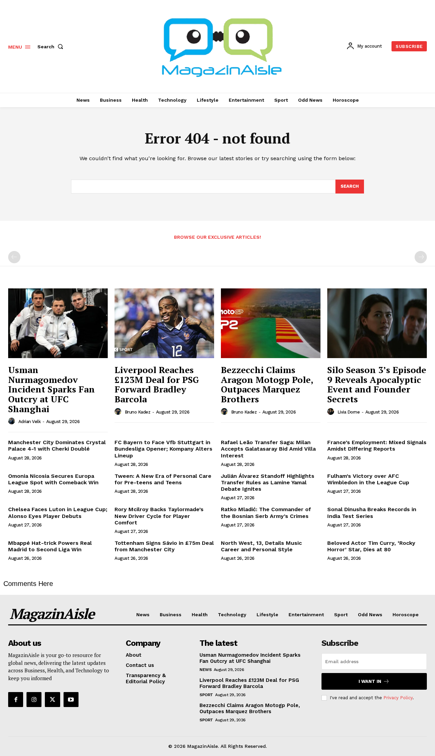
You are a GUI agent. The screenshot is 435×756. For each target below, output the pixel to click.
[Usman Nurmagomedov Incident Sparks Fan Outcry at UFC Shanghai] (58, 323)
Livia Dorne (348, 412)
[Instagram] (34, 699)
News (205, 669)
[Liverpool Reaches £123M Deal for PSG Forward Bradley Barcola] (164, 323)
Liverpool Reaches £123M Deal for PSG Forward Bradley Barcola (157, 384)
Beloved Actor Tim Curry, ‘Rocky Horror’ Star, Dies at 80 (371, 546)
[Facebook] (15, 699)
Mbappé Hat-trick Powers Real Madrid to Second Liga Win (50, 546)
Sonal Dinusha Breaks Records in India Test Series (371, 512)
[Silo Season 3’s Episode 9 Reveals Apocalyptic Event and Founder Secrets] (377, 323)
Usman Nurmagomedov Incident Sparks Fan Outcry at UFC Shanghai (51, 389)
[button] (51, 46)
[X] (52, 699)
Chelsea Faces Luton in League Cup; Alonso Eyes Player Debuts (57, 512)
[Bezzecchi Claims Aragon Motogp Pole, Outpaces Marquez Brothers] (270, 323)
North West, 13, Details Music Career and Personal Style (261, 546)
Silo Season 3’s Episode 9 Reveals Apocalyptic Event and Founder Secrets (376, 384)
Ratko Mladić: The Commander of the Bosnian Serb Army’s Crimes (266, 512)
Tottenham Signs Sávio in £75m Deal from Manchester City (164, 546)
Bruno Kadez (138, 412)
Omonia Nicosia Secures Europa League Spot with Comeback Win (53, 479)
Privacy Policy (398, 697)
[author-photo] (12, 421)
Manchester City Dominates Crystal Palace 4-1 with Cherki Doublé (57, 445)
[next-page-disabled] (421, 257)
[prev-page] (14, 257)
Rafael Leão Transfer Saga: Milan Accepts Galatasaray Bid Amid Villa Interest (268, 448)
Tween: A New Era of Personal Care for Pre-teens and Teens (163, 479)
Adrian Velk (29, 421)
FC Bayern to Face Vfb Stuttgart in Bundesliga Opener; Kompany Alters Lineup (163, 448)
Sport (206, 694)
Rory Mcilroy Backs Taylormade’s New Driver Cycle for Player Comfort (159, 515)
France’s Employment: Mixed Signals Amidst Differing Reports (377, 445)
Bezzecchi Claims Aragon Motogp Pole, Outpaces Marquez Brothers (267, 384)
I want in (370, 681)
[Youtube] (71, 699)
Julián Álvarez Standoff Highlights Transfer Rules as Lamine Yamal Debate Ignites (267, 482)
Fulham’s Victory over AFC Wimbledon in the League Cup (368, 479)
